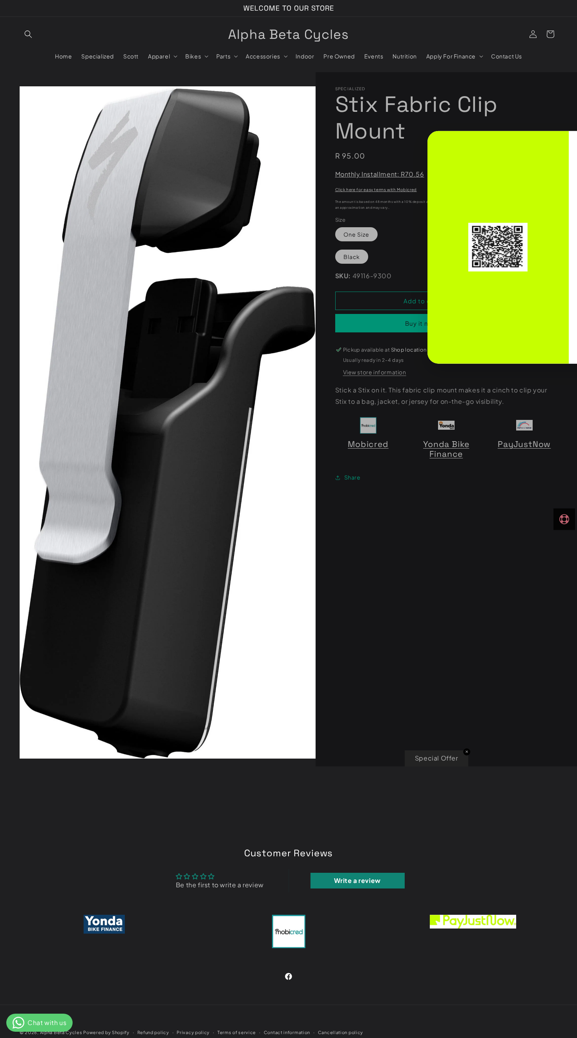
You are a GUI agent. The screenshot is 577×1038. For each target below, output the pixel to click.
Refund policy (153, 1031)
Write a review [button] (357, 880)
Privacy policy (193, 1031)
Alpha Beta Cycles (62, 1032)
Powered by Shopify (106, 1032)
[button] (28, 34)
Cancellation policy (340, 1031)
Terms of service (236, 1031)
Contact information (287, 1031)
